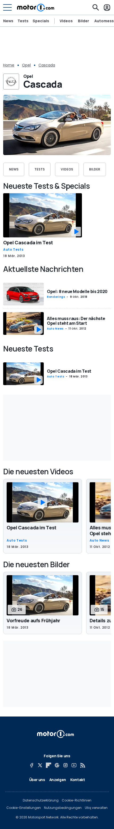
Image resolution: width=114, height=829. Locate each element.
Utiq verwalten (96, 808)
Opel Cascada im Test (28, 242)
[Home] (35, 7)
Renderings (56, 297)
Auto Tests (13, 249)
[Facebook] (31, 765)
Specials (41, 20)
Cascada (46, 65)
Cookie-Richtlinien (76, 800)
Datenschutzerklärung (41, 800)
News (8, 20)
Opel (26, 65)
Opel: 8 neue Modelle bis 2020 (77, 291)
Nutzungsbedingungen (63, 808)
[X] (40, 765)
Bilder (83, 21)
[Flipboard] (48, 765)
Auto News (55, 329)
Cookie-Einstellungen (23, 808)
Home (8, 65)
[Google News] (57, 765)
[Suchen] (96, 7)
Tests (22, 20)
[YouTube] (74, 765)
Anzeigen (57, 779)
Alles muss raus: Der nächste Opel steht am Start (76, 321)
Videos (66, 21)
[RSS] (82, 765)
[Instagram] (65, 765)
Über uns (37, 779)
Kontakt (77, 779)
